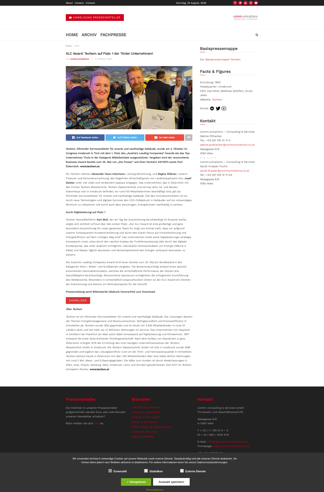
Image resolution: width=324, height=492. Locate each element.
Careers (79, 3)
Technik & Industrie (144, 431)
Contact (90, 3)
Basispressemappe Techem (222, 59)
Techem (217, 99)
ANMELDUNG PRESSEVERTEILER (96, 17)
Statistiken (156, 471)
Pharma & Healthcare (146, 412)
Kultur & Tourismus (144, 422)
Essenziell (120, 471)
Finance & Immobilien (146, 417)
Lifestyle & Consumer (146, 407)
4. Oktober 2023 (103, 59)
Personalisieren (154, 489)
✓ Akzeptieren (136, 481)
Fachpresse (113, 34)
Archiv (89, 34)
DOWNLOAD (78, 300)
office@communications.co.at (227, 441)
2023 (77, 46)
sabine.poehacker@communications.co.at (227, 144)
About (69, 3)
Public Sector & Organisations (151, 426)
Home (72, 34)
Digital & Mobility (143, 436)
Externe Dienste (195, 471)
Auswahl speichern (171, 481)
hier (96, 423)
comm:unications (79, 59)
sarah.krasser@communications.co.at (224, 170)
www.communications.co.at (231, 446)
